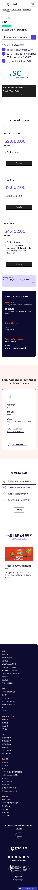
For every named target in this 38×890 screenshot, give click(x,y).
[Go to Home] (12, 4)
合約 (3, 769)
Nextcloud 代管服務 (9, 667)
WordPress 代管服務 (9, 664)
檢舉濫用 (5, 762)
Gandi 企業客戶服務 (9, 692)
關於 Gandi (6, 800)
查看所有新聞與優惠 (19, 539)
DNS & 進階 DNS (7, 683)
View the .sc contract (15, 431)
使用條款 (5, 765)
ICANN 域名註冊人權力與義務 (12, 772)
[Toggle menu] (3, 4)
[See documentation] (13, 302)
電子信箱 (5, 677)
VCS (8, 407)
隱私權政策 (6, 784)
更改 (33, 283)
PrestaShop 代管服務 (9, 670)
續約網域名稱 (6, 744)
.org (6, 90)
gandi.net (6, 9)
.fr (12, 90)
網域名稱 (5, 654)
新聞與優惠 (6, 812)
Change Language (19, 880)
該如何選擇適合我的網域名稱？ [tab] (19, 487)
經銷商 (4, 695)
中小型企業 (6, 698)
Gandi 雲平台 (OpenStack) (11, 673)
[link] (9, 857)
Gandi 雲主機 (6, 750)
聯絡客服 (5, 719)
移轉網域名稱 (6, 741)
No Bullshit (6, 809)
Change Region (18, 877)
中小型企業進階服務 (8, 701)
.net (17, 90)
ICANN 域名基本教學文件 (10, 775)
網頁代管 (5, 661)
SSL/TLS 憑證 (6, 754)
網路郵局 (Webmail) (8, 704)
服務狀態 (5, 723)
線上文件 (5, 726)
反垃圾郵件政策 (7, 781)
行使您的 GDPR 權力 (9, 788)
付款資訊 (5, 778)
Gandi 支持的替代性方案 (10, 803)
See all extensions (27, 95)
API (3, 708)
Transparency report (9, 791)
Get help (19, 510)
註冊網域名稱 (6, 738)
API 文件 (5, 729)
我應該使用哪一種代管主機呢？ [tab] (19, 481)
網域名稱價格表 (7, 658)
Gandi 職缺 (6, 815)
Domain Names (16, 9)
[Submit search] (33, 37)
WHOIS (4, 711)
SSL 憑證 (5, 680)
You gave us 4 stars (19, 860)
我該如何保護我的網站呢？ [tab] (18, 494)
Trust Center (6, 806)
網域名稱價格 (27, 9)
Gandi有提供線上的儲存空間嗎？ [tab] (20, 500)
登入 (33, 4)
